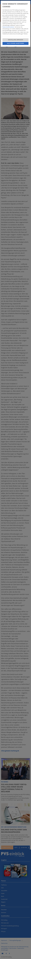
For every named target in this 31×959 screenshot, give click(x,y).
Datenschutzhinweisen (8, 27)
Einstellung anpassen (15, 40)
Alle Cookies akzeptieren (15, 43)
